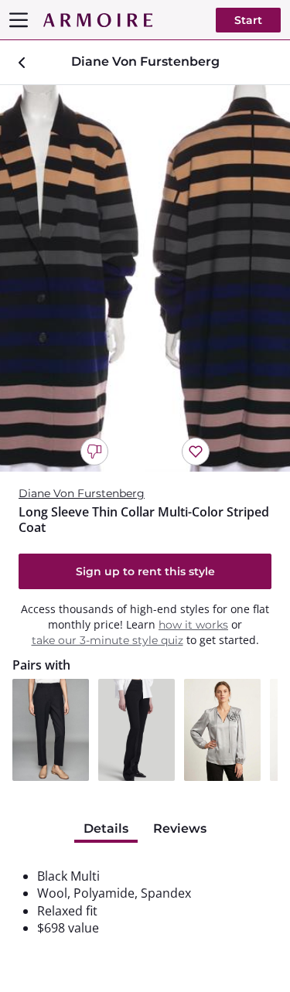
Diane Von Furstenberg (82, 493)
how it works (193, 625)
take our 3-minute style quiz (107, 640)
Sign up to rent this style (145, 571)
